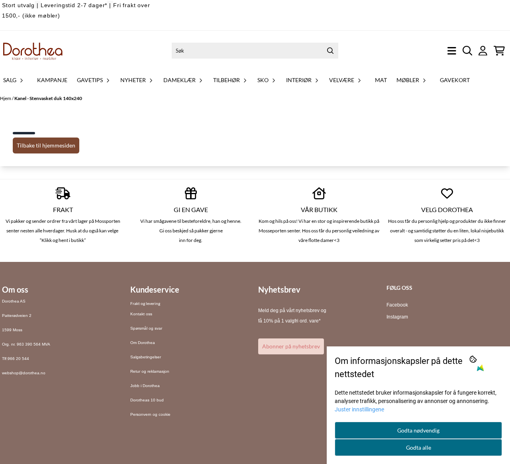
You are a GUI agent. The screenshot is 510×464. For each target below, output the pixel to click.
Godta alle (418, 447)
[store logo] (33, 51)
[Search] (330, 51)
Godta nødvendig (418, 430)
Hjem (6, 98)
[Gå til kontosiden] (482, 51)
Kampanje (52, 80)
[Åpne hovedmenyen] (451, 51)
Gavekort (455, 80)
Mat (381, 80)
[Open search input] (468, 51)
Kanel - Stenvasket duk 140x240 (48, 98)
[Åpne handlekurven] (499, 51)
